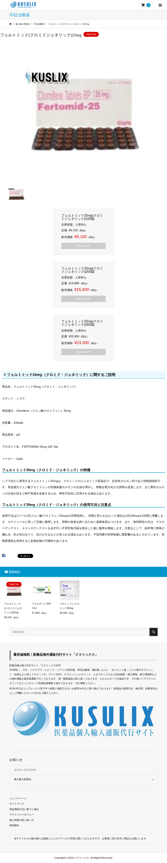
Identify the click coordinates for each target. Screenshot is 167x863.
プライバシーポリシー (21, 814)
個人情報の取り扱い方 (21, 820)
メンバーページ (17, 798)
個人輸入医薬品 (22, 779)
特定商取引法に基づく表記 (24, 809)
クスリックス (81, 857)
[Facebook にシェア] (3, 557)
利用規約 (14, 825)
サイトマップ (16, 803)
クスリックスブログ (25, 769)
